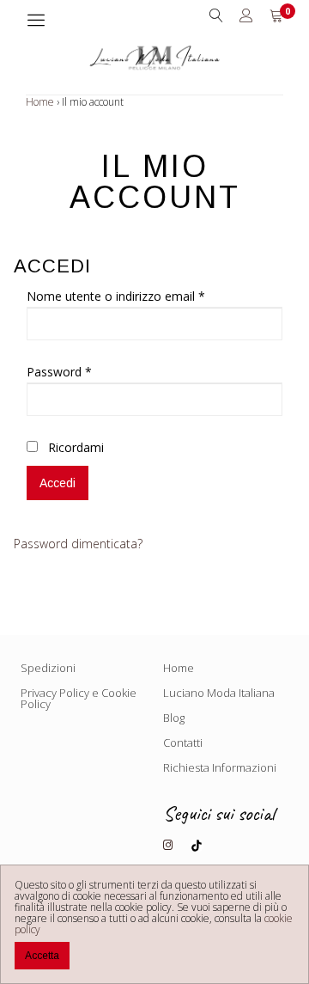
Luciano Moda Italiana (219, 692)
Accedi (57, 483)
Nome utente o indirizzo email (116, 296)
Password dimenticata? (78, 543)
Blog (174, 717)
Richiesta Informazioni (219, 767)
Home (40, 102)
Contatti (183, 742)
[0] (276, 16)
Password (59, 372)
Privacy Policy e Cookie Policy (78, 698)
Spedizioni (48, 667)
